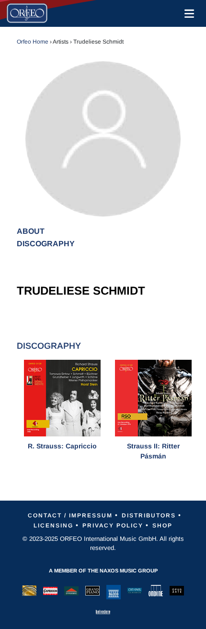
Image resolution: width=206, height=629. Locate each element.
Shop (162, 525)
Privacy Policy (112, 525)
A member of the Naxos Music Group (103, 570)
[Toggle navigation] (187, 13)
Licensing (53, 525)
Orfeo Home (32, 41)
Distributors (149, 515)
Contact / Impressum (70, 515)
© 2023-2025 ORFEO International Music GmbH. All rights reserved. (103, 543)
